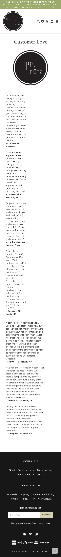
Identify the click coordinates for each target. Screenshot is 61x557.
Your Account (44, 499)
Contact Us (38, 474)
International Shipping (43, 494)
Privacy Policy (28, 499)
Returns (14, 499)
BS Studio (43, 551)
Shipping (24, 494)
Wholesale (12, 494)
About (12, 470)
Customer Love (26, 470)
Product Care (23, 474)
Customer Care (44, 470)
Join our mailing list (30, 507)
